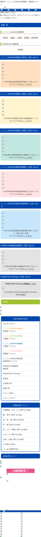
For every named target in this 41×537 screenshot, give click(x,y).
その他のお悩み (9, 444)
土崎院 (19, 38)
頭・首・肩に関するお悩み (13, 420)
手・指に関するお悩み (12, 425)
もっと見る (26, 84)
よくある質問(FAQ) (10, 449)
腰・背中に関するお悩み (12, 415)
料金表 (5, 378)
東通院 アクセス (13, 352)
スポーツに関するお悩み (12, 434)
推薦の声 (6, 388)
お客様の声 (7, 383)
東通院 (26, 38)
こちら (32, 284)
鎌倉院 (20, 50)
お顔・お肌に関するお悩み (13, 439)
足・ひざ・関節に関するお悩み (15, 429)
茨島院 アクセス (13, 330)
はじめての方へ (9, 324)
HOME (5, 302)
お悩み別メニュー (10, 456)
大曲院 (12, 38)
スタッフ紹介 (8, 393)
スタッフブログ (9, 398)
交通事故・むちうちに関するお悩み (17, 410)
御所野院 (34, 38)
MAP (23, 295)
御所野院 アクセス (13, 360)
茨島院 (5, 38)
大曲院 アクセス (13, 337)
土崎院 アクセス (13, 345)
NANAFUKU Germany (12, 374)
